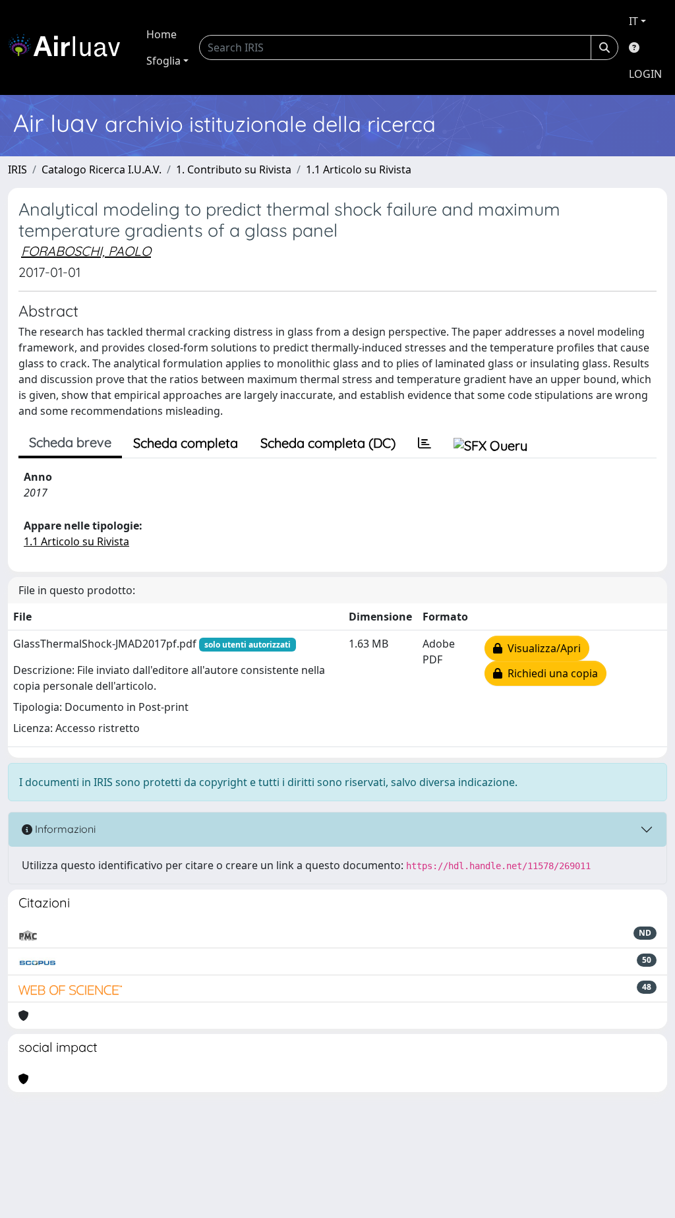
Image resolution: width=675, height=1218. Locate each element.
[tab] (424, 443)
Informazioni (64, 829)
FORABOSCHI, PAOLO (86, 251)
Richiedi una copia (550, 673)
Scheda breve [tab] (70, 442)
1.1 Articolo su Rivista (358, 169)
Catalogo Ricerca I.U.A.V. (101, 169)
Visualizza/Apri (541, 648)
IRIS (17, 169)
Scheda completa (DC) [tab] (328, 443)
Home (161, 34)
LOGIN (645, 74)
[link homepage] (69, 47)
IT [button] (633, 21)
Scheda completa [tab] (185, 443)
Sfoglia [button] (163, 60)
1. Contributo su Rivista (233, 169)
